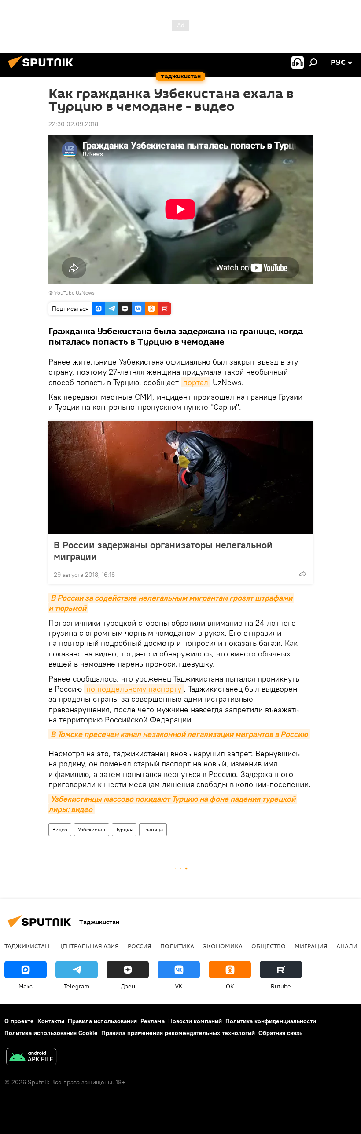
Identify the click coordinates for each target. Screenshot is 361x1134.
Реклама (152, 1021)
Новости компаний (195, 1021)
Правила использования (102, 1021)
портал (195, 382)
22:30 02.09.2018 (73, 124)
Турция (124, 829)
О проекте (19, 1021)
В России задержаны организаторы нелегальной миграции (163, 550)
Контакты (50, 1021)
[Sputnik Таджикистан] (43, 70)
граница (153, 829)
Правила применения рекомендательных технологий (178, 1033)
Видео (59, 829)
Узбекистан (91, 829)
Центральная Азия (88, 946)
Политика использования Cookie (51, 1033)
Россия (139, 946)
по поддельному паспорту (133, 689)
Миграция (311, 946)
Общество (268, 946)
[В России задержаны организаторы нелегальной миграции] (180, 477)
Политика (177, 946)
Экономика (223, 946)
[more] (302, 574)
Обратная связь (280, 1033)
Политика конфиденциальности (270, 1021)
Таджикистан (26, 946)
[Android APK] (31, 1058)
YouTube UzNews (74, 292)
